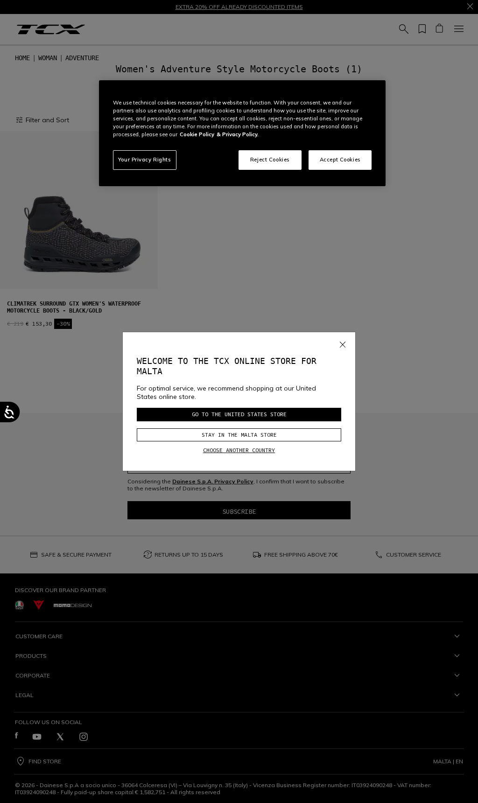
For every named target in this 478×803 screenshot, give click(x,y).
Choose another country (239, 450)
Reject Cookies (270, 159)
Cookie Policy (197, 134)
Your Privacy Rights (144, 159)
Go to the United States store (239, 414)
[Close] (342, 343)
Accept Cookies (340, 159)
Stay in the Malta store (239, 434)
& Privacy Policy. (238, 134)
